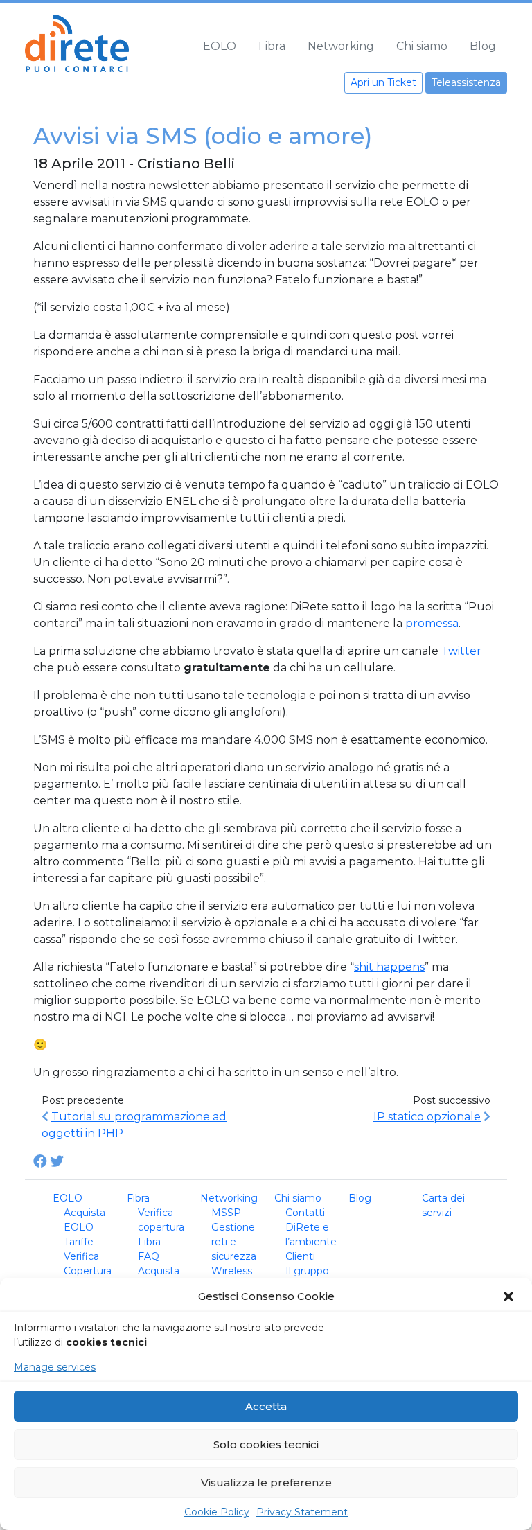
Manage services (55, 1367)
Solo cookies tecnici (266, 1444)
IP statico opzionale (427, 1116)
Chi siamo (421, 46)
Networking (341, 46)
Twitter (461, 651)
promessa (432, 623)
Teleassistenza (466, 82)
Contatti (305, 1212)
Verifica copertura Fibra (161, 1227)
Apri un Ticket (383, 82)
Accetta (266, 1406)
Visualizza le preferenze (266, 1482)
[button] (510, 1296)
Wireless (231, 1271)
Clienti (300, 1256)
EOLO (219, 46)
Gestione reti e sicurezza (233, 1242)
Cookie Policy (216, 1512)
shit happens (389, 967)
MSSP (226, 1212)
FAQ (148, 1256)
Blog (483, 46)
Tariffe (79, 1242)
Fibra (271, 46)
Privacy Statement (302, 1512)
